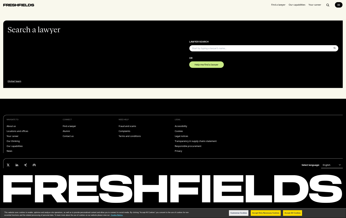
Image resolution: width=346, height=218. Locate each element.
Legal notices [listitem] (181, 136)
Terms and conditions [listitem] (130, 136)
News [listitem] (9, 150)
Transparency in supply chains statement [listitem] (196, 141)
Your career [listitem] (13, 136)
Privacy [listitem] (178, 150)
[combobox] (332, 165)
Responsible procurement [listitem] (188, 146)
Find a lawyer (278, 4)
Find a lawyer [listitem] (69, 126)
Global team (14, 81)
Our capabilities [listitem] (15, 146)
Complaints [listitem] (124, 131)
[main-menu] (339, 5)
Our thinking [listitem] (13, 141)
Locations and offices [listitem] (17, 131)
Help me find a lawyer (206, 64)
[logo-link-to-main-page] (18, 5)
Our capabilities (297, 4)
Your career (315, 4)
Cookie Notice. (116, 215)
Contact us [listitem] (68, 136)
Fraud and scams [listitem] (127, 126)
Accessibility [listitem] (181, 126)
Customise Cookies (238, 213)
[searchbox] (264, 48)
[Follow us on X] (8, 165)
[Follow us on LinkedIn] (17, 165)
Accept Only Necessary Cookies (265, 213)
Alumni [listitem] (66, 131)
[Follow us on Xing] (25, 165)
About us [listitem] (11, 126)
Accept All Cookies (293, 213)
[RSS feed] (34, 165)
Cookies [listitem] (179, 131)
